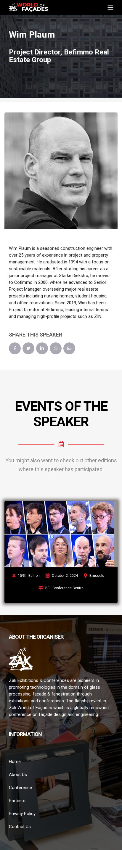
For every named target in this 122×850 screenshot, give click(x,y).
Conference (20, 787)
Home (15, 761)
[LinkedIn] (42, 348)
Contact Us (20, 826)
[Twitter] (28, 348)
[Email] (69, 348)
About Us (18, 774)
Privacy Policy (22, 813)
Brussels (96, 576)
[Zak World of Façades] (28, 7)
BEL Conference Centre (64, 588)
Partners (17, 800)
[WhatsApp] (56, 348)
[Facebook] (15, 348)
